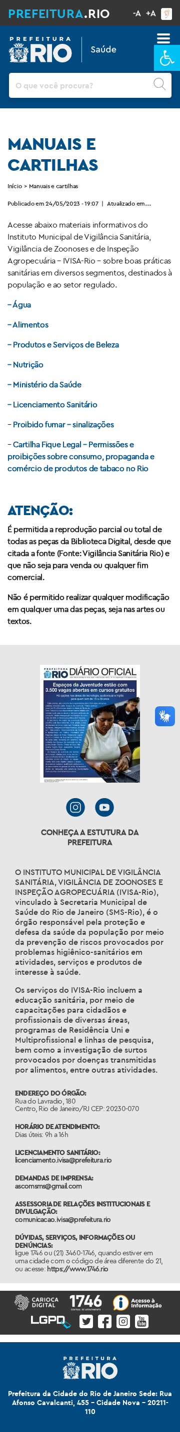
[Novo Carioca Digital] (38, 1301)
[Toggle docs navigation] (164, 38)
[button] (167, 58)
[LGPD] (52, 1319)
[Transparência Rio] (139, 1301)
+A (151, 13)
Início (15, 186)
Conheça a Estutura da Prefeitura (90, 837)
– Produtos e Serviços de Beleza (63, 344)
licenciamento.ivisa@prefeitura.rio (63, 1159)
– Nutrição (26, 364)
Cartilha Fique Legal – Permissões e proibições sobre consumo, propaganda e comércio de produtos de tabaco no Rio (81, 456)
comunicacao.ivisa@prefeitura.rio (63, 1219)
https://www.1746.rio (77, 1268)
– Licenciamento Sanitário (52, 404)
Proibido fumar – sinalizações (63, 424)
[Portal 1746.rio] (87, 1301)
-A (137, 13)
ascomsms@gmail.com (48, 1185)
